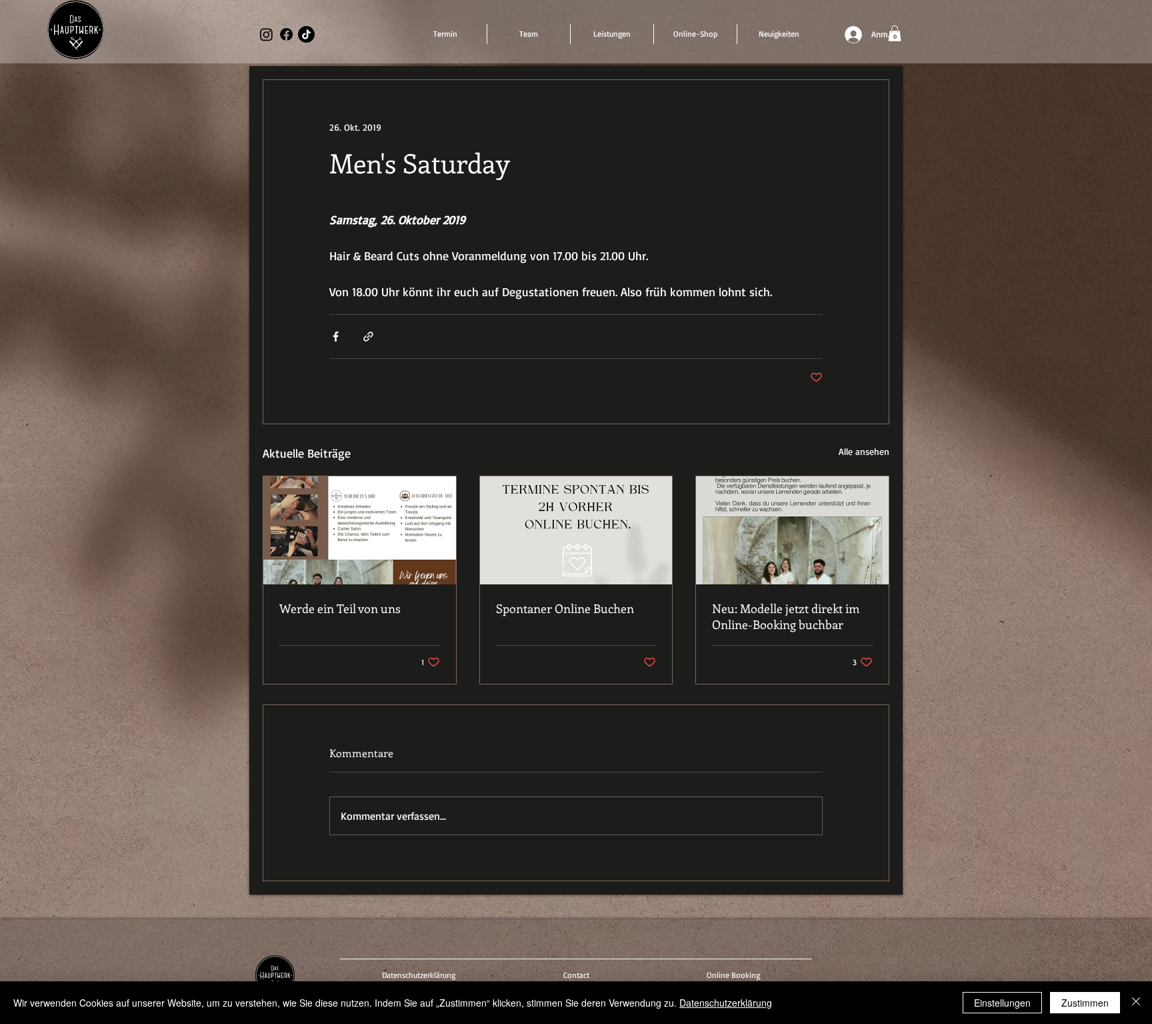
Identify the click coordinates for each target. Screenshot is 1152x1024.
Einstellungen (1002, 1002)
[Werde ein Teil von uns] (359, 530)
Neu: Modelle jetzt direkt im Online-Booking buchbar (785, 616)
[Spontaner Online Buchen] (576, 530)
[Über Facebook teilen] (335, 336)
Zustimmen (1085, 1002)
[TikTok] (306, 34)
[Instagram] (266, 34)
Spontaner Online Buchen (565, 608)
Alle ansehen (864, 451)
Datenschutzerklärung (725, 1002)
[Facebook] (286, 34)
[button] (894, 33)
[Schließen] (1136, 1002)
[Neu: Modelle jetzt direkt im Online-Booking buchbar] (792, 530)
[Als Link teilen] (368, 336)
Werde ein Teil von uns (340, 608)
